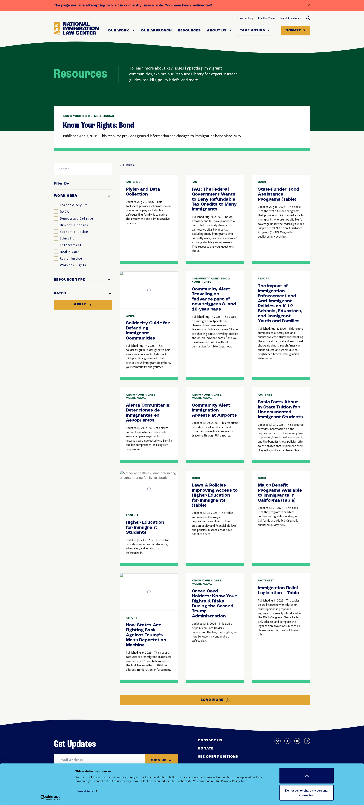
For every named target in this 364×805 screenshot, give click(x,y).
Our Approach (156, 30)
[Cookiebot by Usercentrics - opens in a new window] (50, 797)
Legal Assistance (290, 18)
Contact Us (210, 740)
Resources (189, 30)
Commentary (245, 18)
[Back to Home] (76, 30)
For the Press (266, 18)
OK (306, 775)
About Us (217, 30)
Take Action (253, 30)
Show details (84, 791)
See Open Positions (218, 757)
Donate (293, 30)
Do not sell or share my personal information (306, 792)
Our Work (118, 30)
